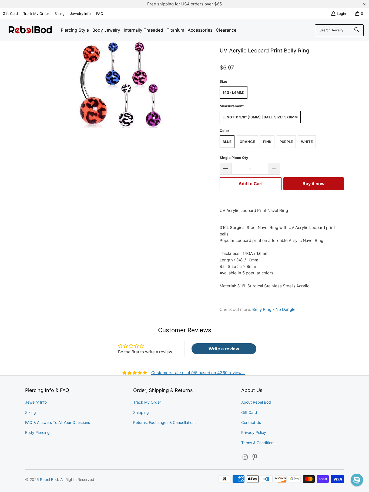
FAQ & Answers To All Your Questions (57, 422)
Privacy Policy (253, 432)
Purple (286, 141)
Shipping (141, 412)
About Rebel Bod (256, 402)
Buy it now (314, 183)
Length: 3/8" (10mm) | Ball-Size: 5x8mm (260, 117)
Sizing (60, 13)
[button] (357, 480)
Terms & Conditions (258, 442)
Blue (227, 141)
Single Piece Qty (234, 157)
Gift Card (10, 13)
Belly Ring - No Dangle (274, 309)
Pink (267, 141)
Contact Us (251, 422)
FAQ (99, 13)
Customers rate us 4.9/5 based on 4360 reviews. (198, 372)
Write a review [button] (224, 348)
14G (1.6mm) (233, 92)
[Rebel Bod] (30, 30)
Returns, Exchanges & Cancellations (164, 422)
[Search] (357, 30)
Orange (247, 141)
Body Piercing (37, 432)
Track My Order (36, 13)
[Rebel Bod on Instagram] (245, 457)
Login (341, 13)
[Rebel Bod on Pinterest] (255, 457)
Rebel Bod (49, 479)
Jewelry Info (80, 13)
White (307, 141)
